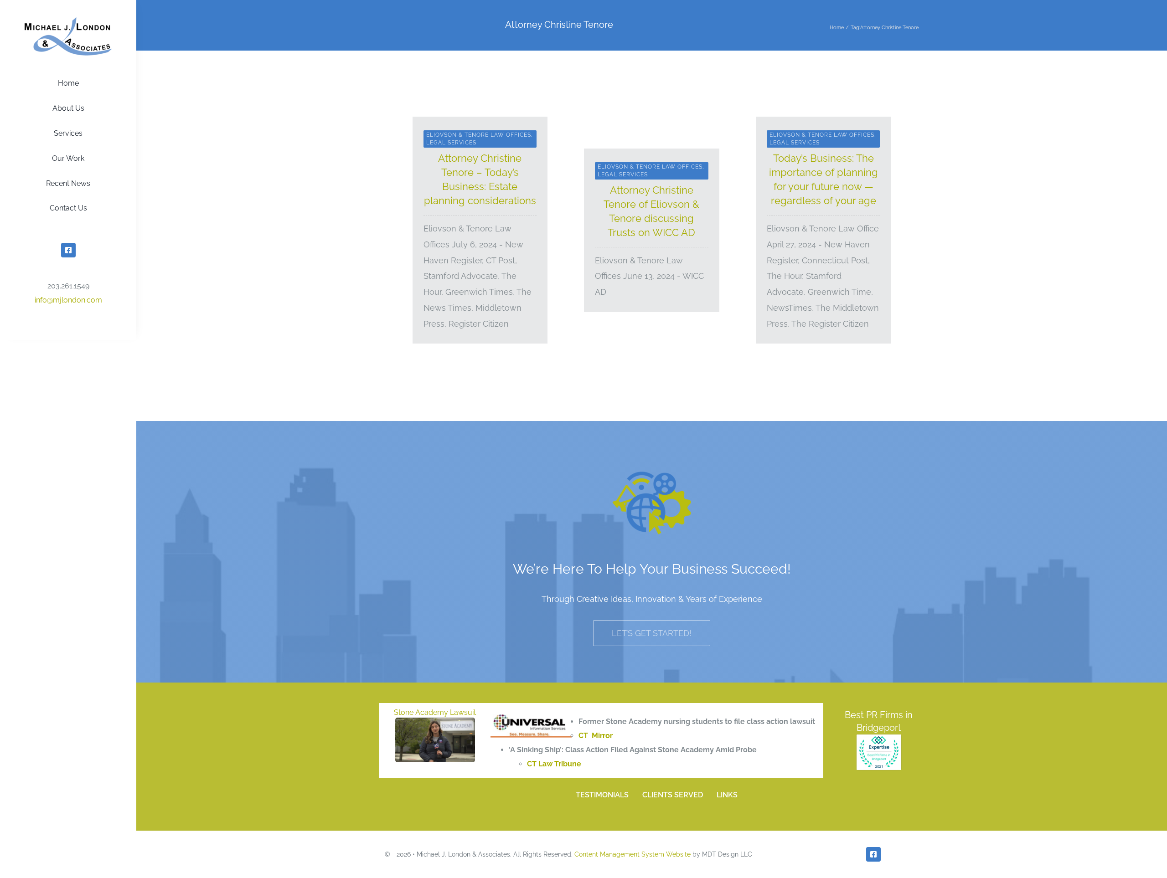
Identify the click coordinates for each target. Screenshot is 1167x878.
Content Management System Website (632, 854)
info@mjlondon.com (68, 300)
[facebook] (68, 250)
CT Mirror (595, 735)
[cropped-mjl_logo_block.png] (68, 19)
